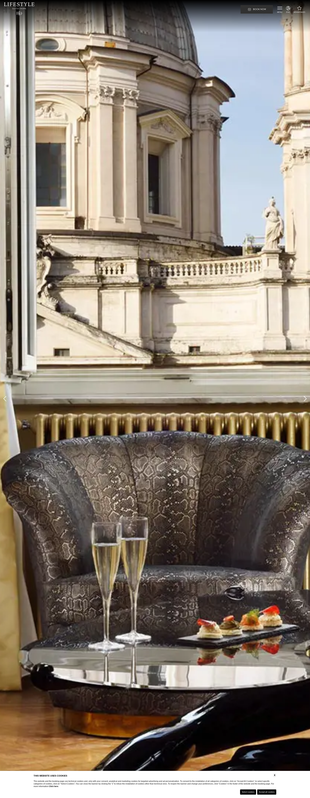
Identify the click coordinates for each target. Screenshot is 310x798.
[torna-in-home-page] (19, 9)
